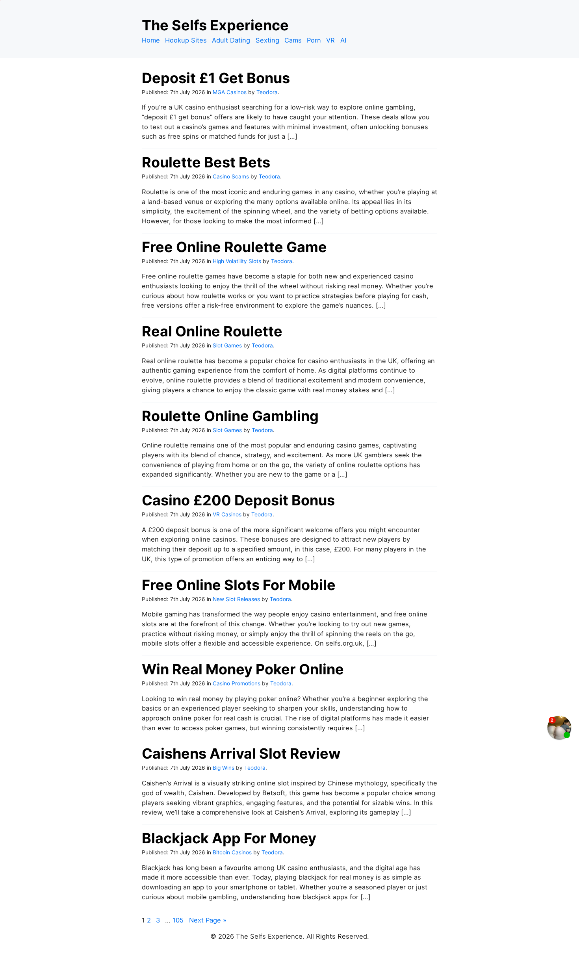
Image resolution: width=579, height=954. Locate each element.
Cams (293, 40)
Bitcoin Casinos (232, 852)
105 (178, 920)
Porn (314, 40)
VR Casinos (227, 514)
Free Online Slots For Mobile (239, 585)
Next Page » (207, 920)
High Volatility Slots (237, 261)
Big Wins (223, 768)
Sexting (267, 40)
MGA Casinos (230, 92)
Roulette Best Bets (206, 162)
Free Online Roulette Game (234, 247)
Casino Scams (231, 176)
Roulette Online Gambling (230, 416)
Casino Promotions (236, 683)
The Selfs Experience (215, 25)
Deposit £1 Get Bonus (216, 78)
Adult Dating (231, 40)
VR (330, 40)
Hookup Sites (186, 40)
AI (343, 40)
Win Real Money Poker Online (243, 669)
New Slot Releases (236, 599)
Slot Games (227, 345)
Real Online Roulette (212, 331)
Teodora (267, 92)
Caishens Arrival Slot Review (241, 753)
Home (151, 40)
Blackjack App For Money (229, 838)
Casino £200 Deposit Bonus (238, 500)
